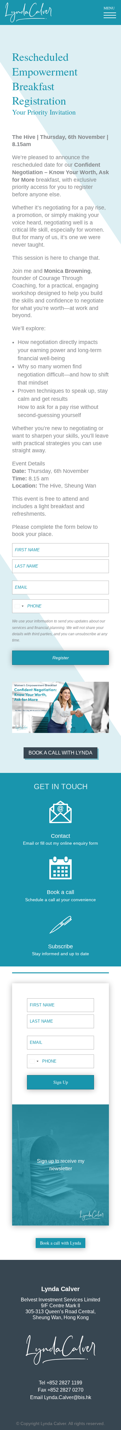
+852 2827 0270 (65, 1390)
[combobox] (18, 606)
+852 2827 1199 (64, 1382)
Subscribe (60, 946)
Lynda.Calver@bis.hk (67, 1397)
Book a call (60, 892)
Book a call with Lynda (60, 752)
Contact (60, 836)
